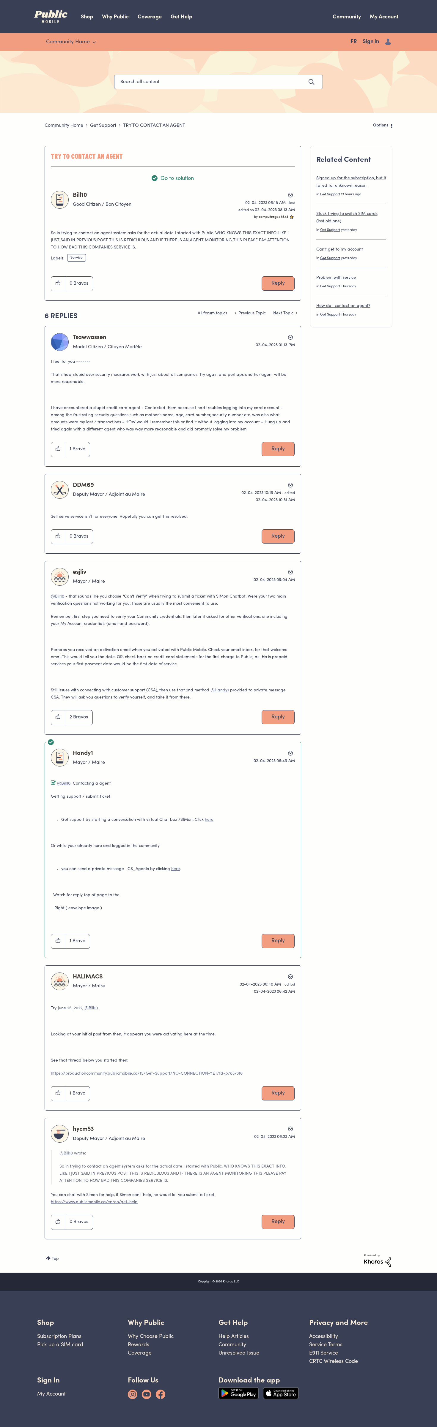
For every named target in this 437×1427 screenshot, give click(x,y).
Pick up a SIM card (60, 1344)
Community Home (64, 125)
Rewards (138, 1344)
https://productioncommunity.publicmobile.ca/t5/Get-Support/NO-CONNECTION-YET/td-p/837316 (147, 1074)
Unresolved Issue (238, 1352)
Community (347, 16)
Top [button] (55, 1259)
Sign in (371, 42)
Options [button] (381, 125)
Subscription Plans (59, 1336)
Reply (278, 283)
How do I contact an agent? (343, 306)
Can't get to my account (339, 250)
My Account (384, 16)
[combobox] (218, 82)
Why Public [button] (146, 1322)
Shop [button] (45, 1322)
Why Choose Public (151, 1336)
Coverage (150, 16)
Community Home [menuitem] (68, 42)
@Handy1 (219, 690)
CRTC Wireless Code (333, 1361)
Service (76, 257)
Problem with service (336, 278)
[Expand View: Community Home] (94, 42)
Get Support (103, 125)
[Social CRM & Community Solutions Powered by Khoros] (377, 1260)
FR (353, 42)
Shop (87, 16)
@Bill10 (57, 597)
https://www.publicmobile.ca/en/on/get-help (94, 1202)
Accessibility (323, 1336)
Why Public (115, 16)
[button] (58, 284)
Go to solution (177, 178)
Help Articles (233, 1336)
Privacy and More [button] (338, 1322)
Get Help (181, 16)
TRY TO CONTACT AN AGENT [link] (154, 125)
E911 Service (323, 1352)
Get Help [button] (233, 1322)
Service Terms (325, 1344)
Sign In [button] (48, 1380)
